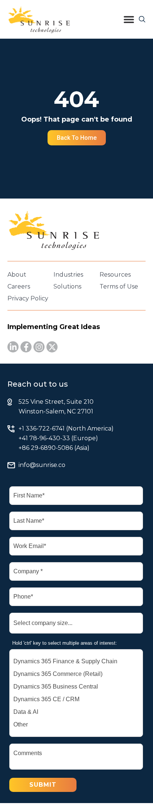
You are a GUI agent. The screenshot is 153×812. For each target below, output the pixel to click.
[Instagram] (39, 346)
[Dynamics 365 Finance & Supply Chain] (76, 661)
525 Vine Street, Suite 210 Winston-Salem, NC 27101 (56, 406)
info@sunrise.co (42, 464)
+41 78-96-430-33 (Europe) (58, 438)
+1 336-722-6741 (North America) (66, 428)
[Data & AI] (76, 712)
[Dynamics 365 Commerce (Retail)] (76, 674)
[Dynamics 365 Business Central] (76, 686)
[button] (128, 19)
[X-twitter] (52, 346)
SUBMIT (42, 784)
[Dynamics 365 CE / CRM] (76, 699)
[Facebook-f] (26, 346)
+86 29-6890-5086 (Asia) (54, 447)
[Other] (76, 724)
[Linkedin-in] (13, 346)
